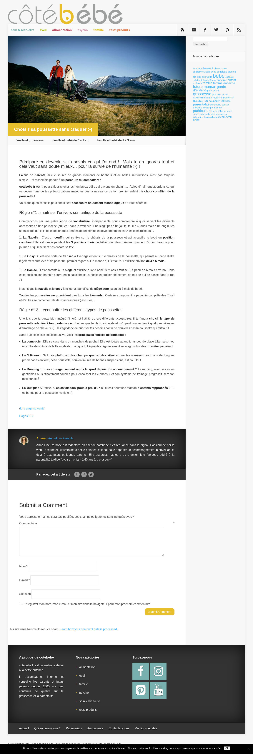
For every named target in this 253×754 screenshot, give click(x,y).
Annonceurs (95, 728)
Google (77, 475)
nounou (213, 100)
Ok (227, 748)
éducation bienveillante (205, 117)
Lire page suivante (32, 408)
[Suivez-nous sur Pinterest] (227, 30)
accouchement (203, 68)
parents (197, 107)
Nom (23, 566)
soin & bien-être (22, 30)
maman (198, 97)
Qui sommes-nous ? (47, 728)
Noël (221, 100)
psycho (82, 30)
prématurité (216, 108)
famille (98, 30)
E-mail (24, 580)
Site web (25, 593)
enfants (197, 83)
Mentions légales (146, 728)
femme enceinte (224, 83)
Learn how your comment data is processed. (89, 629)
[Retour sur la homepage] (182, 30)
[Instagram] (158, 671)
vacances (221, 113)
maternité (217, 98)
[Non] (248, 749)
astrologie (222, 71)
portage (206, 108)
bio (194, 76)
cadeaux (229, 77)
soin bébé (217, 111)
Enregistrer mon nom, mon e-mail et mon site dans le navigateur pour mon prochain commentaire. (87, 604)
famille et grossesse (30, 140)
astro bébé (210, 71)
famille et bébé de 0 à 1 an (70, 140)
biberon (232, 72)
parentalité (201, 104)
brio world (207, 77)
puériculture (202, 111)
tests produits (119, 30)
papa (228, 101)
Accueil (24, 728)
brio (199, 76)
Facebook (84, 475)
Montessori (228, 97)
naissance (200, 101)
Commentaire (96, 523)
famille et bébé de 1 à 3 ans (116, 140)
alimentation (62, 30)
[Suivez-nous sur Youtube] (193, 30)
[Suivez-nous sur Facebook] (205, 30)
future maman (204, 87)
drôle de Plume (208, 80)
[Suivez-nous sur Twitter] (216, 30)
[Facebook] (140, 671)
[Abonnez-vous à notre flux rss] (238, 30)
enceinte (222, 80)
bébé (219, 76)
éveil (43, 30)
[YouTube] (158, 690)
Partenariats (74, 728)
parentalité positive (219, 105)
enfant (232, 80)
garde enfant (213, 91)
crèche (196, 80)
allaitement (199, 71)
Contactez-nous (119, 728)
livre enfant (222, 94)
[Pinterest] (140, 690)
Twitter (91, 475)
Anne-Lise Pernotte (61, 438)
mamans (208, 97)
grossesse (202, 94)
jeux (214, 94)
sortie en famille (207, 114)
